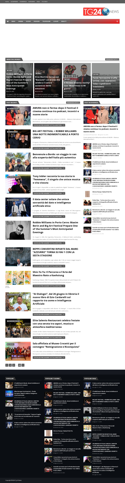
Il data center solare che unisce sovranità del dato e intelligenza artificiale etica (52, 202)
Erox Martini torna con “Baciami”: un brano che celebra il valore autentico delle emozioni (18, 83)
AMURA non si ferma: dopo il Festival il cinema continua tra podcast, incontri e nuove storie (56, 111)
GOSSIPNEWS (14, 1)
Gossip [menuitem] (28, 21)
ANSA (38, 1)
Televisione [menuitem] (46, 21)
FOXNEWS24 (23, 1)
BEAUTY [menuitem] (63, 21)
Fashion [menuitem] (36, 21)
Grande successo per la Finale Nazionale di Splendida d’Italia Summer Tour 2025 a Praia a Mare (105, 229)
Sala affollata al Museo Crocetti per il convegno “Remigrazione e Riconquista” (56, 345)
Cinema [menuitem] (20, 21)
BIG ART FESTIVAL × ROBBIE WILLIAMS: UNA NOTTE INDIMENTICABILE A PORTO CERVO (56, 134)
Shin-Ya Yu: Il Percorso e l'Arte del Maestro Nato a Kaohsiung (52, 273)
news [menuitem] (13, 21)
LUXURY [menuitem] (55, 21)
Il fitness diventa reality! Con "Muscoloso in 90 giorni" (48, 85)
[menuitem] (7, 21)
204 (20, 365)
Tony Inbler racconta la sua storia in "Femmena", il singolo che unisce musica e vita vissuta (56, 179)
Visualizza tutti (111, 59)
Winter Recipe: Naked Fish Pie (102, 192)
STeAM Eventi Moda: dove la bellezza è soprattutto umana (105, 163)
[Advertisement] (62, 41)
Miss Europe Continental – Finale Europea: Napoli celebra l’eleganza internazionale (25, 393)
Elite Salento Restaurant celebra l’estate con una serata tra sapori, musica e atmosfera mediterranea (56, 323)
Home (7, 1)
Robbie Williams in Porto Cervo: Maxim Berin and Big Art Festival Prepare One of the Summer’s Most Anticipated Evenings (55, 227)
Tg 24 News (18, 480)
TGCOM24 (44, 1)
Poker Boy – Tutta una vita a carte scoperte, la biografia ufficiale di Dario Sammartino (105, 202)
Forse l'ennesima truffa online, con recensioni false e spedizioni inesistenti (76, 82)
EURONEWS (32, 1)
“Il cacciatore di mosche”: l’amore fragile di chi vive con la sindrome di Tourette (27, 415)
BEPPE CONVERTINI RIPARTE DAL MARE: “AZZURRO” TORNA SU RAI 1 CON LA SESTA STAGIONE (55, 252)
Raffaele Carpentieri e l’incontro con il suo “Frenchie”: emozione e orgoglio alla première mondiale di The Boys (105, 81)
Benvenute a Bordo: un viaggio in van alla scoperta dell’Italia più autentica (54, 156)
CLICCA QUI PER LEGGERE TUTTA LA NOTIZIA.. (48, 125)
